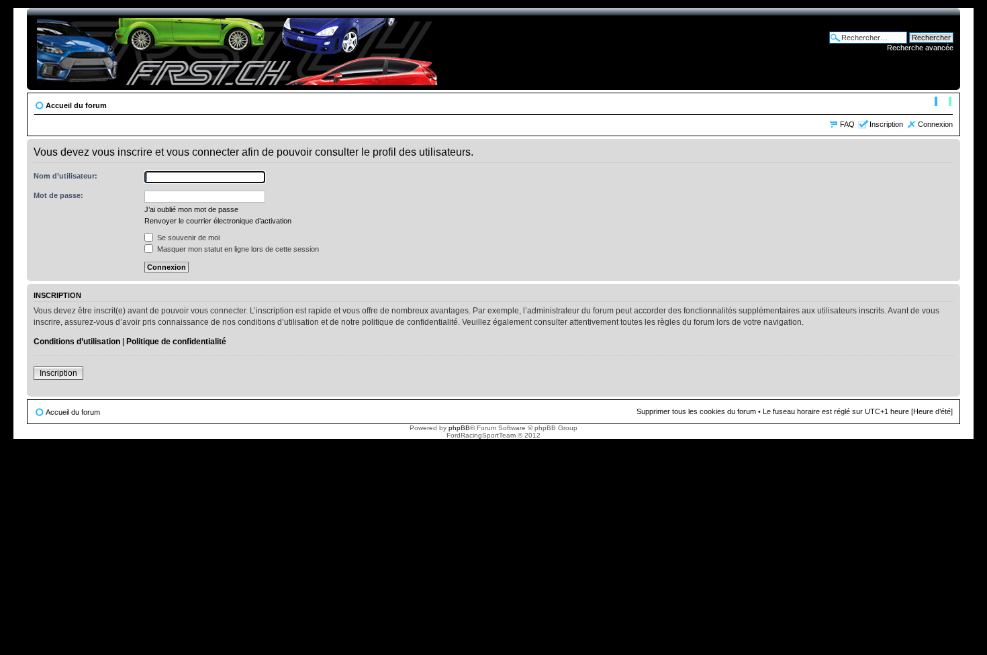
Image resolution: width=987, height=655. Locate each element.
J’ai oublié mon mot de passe (191, 209)
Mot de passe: (58, 195)
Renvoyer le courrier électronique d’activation (217, 221)
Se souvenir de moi (187, 238)
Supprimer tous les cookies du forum (696, 411)
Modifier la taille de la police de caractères (943, 103)
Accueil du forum (76, 105)
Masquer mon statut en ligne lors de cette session (237, 249)
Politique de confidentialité (176, 341)
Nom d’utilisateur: (65, 176)
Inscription (886, 124)
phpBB (459, 428)
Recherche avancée (920, 48)
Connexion (935, 124)
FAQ (847, 124)
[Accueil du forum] (239, 49)
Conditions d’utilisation (77, 341)
